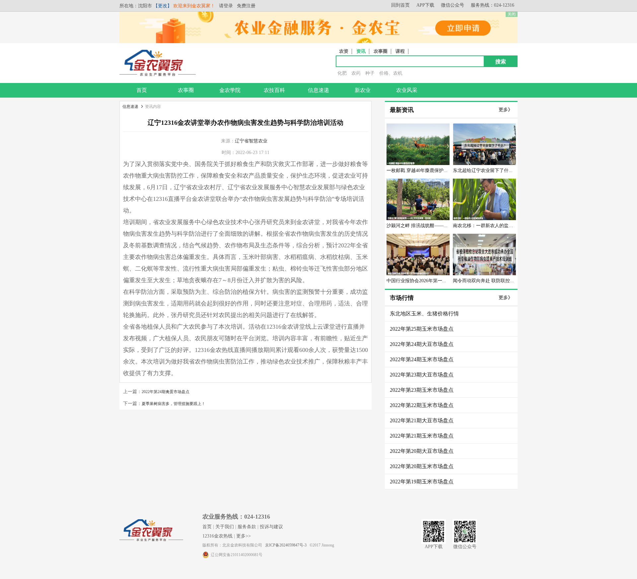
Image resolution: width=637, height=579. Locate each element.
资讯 (361, 51)
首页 (141, 90)
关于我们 (224, 526)
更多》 (506, 109)
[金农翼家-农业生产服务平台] (157, 74)
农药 (356, 73)
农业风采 (406, 90)
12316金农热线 (217, 536)
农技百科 (274, 90)
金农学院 (230, 90)
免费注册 (246, 5)
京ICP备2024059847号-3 (286, 545)
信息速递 (318, 90)
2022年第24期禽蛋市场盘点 (165, 391)
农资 (343, 51)
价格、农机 (390, 73)
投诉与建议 (271, 526)
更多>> (243, 536)
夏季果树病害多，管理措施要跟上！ (173, 403)
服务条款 (247, 526)
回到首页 (400, 5)
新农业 (363, 90)
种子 (370, 73)
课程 (400, 51)
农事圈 (381, 51)
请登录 (226, 5)
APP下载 (425, 5)
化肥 (342, 73)
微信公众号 (452, 5)
